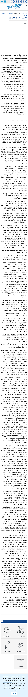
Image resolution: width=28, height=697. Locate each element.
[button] (1, 1)
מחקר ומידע (10, 14)
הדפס (13, 616)
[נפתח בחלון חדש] (26, 1)
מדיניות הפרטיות (7, 682)
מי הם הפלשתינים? (18, 17)
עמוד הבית (24, 14)
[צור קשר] (5, 1)
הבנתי (14, 693)
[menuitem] (20, 631)
